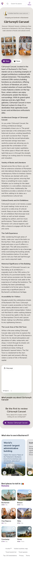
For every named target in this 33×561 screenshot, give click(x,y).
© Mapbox (6, 391)
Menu (29, 5)
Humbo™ (8, 549)
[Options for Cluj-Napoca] (13, 510)
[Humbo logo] (2, 3)
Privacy (21, 556)
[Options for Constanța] (13, 528)
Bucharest (24, 18)
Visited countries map (21, 549)
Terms (28, 556)
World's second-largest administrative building (12, 446)
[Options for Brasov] (29, 491)
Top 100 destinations (10, 556)
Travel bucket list (11, 552)
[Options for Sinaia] (29, 528)
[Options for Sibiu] (29, 510)
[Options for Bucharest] (13, 491)
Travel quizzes (23, 552)
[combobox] (15, 4)
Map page (9, 368)
